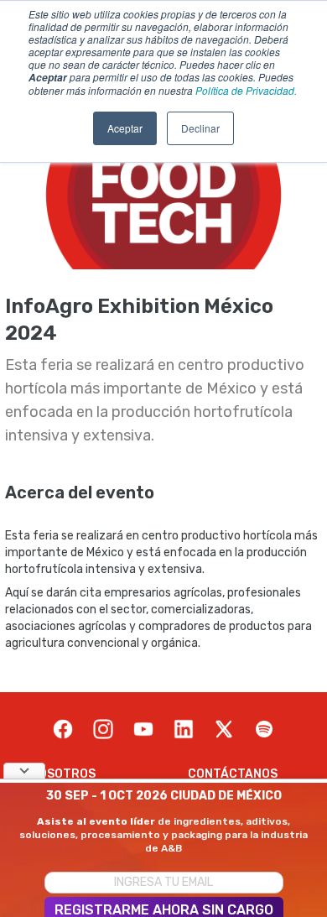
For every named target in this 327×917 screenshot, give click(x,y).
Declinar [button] (200, 128)
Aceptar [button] (125, 128)
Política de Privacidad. (246, 90)
